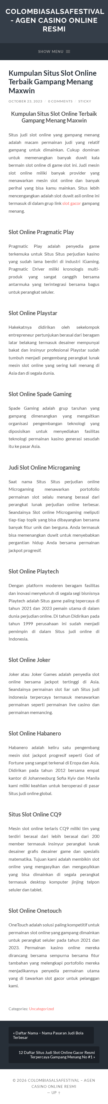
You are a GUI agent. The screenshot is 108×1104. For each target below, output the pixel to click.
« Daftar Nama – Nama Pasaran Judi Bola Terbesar (48, 1035)
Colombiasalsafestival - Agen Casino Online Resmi (55, 20)
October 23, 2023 (25, 101)
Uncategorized (41, 1009)
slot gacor (71, 203)
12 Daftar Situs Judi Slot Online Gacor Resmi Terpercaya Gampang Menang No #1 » (57, 1054)
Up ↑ (56, 1092)
